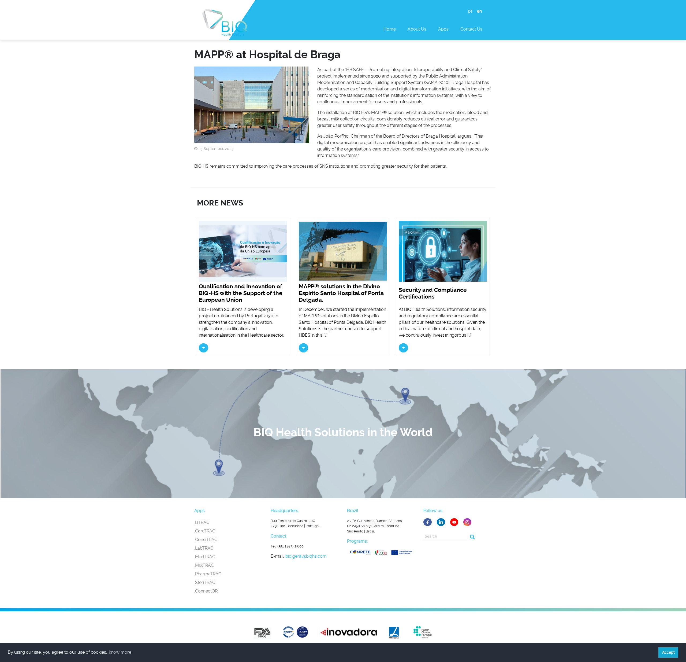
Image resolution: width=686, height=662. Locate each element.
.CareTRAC (204, 531)
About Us (417, 29)
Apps (443, 29)
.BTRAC (201, 522)
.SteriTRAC (204, 582)
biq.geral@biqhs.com (306, 556)
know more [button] (120, 652)
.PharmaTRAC (207, 573)
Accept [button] (668, 652)
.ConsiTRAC (205, 539)
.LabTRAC (203, 548)
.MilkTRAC (204, 565)
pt (470, 11)
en (479, 11)
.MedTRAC (204, 556)
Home (389, 29)
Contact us (471, 29)
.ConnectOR (206, 591)
